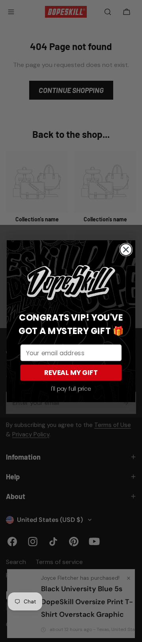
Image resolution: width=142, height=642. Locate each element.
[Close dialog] (126, 249)
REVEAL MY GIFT (70, 372)
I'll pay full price (71, 389)
